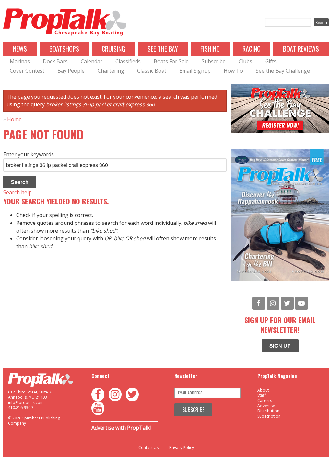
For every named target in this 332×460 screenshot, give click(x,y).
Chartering (111, 70)
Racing (252, 49)
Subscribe (214, 61)
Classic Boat (151, 70)
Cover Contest (27, 70)
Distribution (268, 411)
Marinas (20, 61)
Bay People (71, 70)
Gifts (271, 61)
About (263, 390)
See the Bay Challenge (283, 70)
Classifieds (128, 61)
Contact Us (148, 447)
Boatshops (64, 49)
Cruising (113, 49)
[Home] (64, 22)
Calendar (91, 61)
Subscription (268, 416)
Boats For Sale (171, 61)
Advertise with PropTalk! (121, 427)
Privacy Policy (181, 447)
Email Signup (195, 70)
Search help (17, 192)
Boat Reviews (301, 49)
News (20, 49)
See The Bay (163, 49)
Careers (264, 400)
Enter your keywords (28, 154)
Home (14, 119)
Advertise (266, 405)
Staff (261, 395)
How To (233, 70)
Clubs (245, 61)
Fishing (210, 49)
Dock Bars (55, 61)
